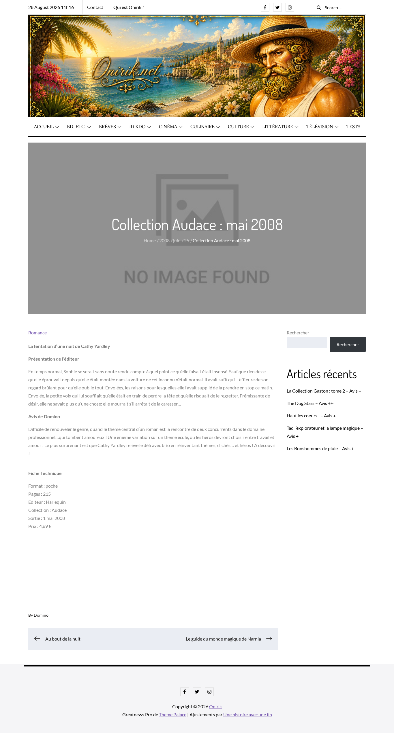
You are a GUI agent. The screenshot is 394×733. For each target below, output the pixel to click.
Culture (238, 126)
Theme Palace (172, 714)
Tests (353, 126)
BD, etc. (76, 126)
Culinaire (202, 126)
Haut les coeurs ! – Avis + (311, 415)
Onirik (215, 706)
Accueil (44, 126)
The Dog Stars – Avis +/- (310, 403)
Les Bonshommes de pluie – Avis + (320, 448)
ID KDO (137, 126)
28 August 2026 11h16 (51, 7)
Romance (37, 332)
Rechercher (298, 332)
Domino (41, 615)
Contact (95, 7)
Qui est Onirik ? (128, 7)
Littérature (277, 126)
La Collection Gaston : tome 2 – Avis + (324, 390)
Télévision (319, 126)
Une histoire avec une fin (247, 714)
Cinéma (168, 126)
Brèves (107, 126)
